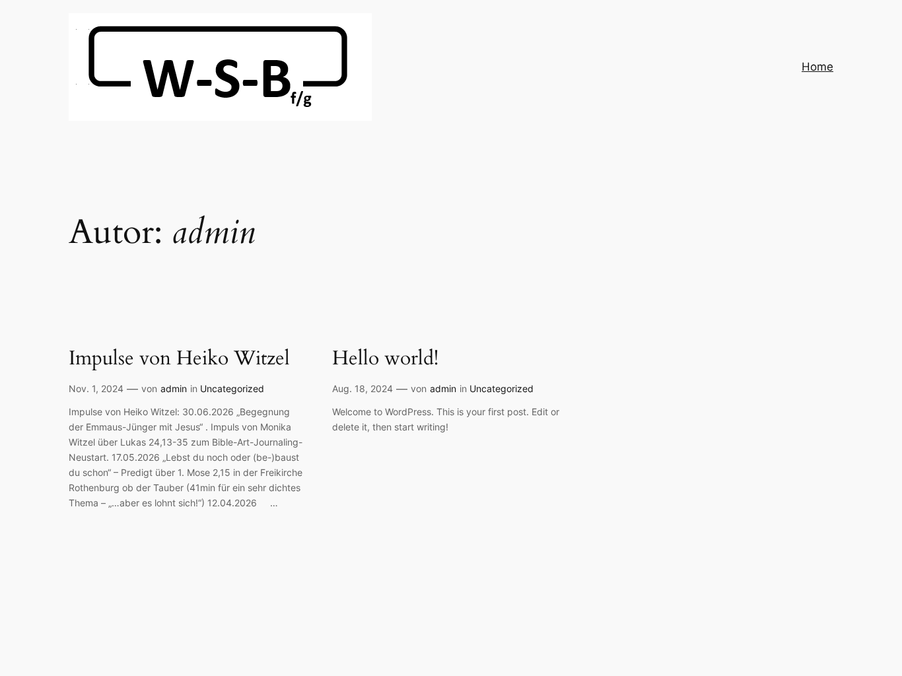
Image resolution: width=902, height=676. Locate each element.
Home (817, 66)
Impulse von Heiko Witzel (179, 359)
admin (173, 388)
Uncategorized (232, 388)
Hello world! (385, 359)
